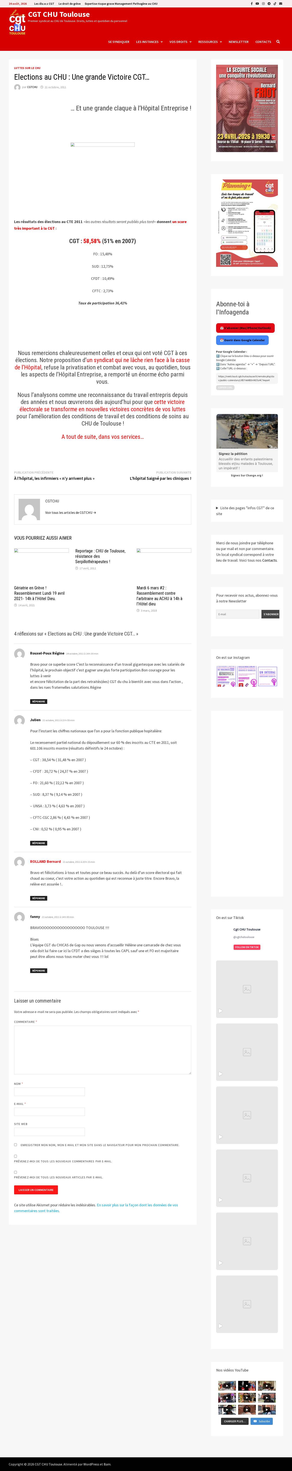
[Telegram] (270, 3)
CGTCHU (32, 87)
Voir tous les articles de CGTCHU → (70, 512)
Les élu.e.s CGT (44, 4)
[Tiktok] (275, 3)
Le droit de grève (70, 4)
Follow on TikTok (247, 947)
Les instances (147, 42)
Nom (18, 1084)
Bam (107, 1464)
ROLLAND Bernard (45, 861)
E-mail (20, 1104)
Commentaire (25, 1022)
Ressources (208, 42)
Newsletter (239, 42)
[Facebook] (252, 3)
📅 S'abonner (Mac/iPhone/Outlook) (245, 328)
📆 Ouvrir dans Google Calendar (242, 340)
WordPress (91, 1464)
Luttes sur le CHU (27, 68)
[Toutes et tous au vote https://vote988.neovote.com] (247, 1304)
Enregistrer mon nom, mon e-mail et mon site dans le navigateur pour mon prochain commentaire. (100, 1145)
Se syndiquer (118, 42)
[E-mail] (280, 3)
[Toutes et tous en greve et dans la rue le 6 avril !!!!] (247, 1052)
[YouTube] (258, 3)
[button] (226, 676)
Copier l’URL (225, 387)
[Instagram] (264, 3)
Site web (21, 1124)
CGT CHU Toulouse (59, 14)
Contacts (263, 42)
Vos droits (178, 42)
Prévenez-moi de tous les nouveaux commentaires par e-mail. (63, 1161)
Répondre (38, 701)
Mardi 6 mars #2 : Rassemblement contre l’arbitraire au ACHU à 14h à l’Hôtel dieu (159, 595)
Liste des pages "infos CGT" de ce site (245, 510)
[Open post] (247, 1178)
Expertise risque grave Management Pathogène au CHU (121, 4)
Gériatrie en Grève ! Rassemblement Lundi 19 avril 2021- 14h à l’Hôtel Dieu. (39, 593)
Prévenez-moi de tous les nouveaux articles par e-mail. (58, 1177)
